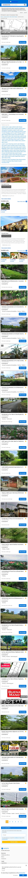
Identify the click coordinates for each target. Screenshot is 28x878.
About (2, 856)
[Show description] (25, 36)
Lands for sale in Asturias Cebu (15, 154)
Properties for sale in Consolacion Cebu (10, 159)
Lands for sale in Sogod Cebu (14, 156)
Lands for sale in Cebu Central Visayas (10, 16)
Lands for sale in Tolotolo (12, 128)
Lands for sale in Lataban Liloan (14, 140)
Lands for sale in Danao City (15, 150)
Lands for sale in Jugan (7, 127)
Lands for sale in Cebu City (7, 144)
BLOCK (21, 12)
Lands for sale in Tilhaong (15, 133)
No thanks (15, 875)
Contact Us (3, 858)
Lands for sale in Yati (12, 134)
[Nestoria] (14, 1)
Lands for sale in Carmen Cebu (16, 151)
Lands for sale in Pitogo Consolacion (15, 131)
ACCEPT (25, 12)
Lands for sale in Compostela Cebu (14, 148)
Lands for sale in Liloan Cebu (12, 147)
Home (2, 16)
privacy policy (4, 839)
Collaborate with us (5, 855)
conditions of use (17, 837)
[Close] (26, 865)
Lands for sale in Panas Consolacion (18, 137)
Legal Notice (4, 863)
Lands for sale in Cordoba (9, 145)
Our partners (14, 11)
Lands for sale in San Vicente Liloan (12, 136)
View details (23, 42)
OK (23, 875)
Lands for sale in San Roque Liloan (9, 139)
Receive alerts (14, 842)
